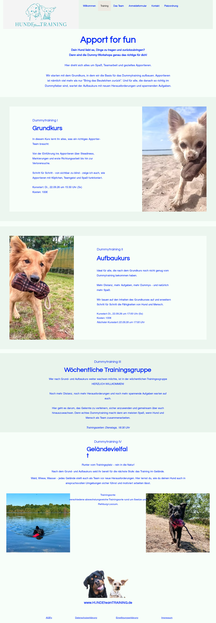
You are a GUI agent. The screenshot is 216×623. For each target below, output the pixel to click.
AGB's (49, 617)
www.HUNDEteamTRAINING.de (108, 602)
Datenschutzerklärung (86, 617)
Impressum (167, 617)
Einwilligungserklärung (127, 617)
